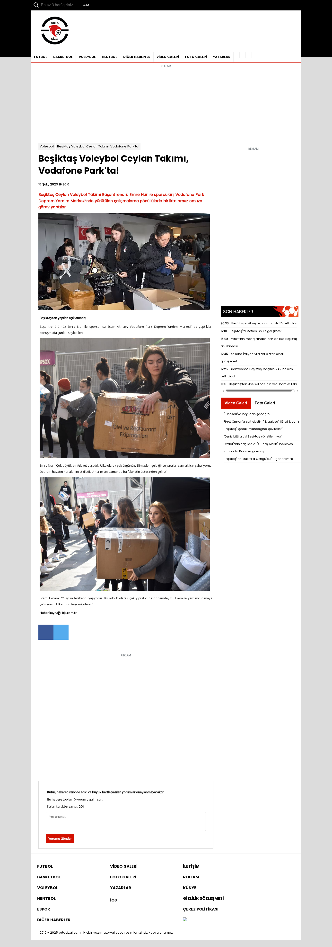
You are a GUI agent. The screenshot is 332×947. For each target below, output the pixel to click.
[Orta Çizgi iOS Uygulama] (261, 55)
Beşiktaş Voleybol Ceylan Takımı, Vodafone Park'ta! (98, 146)
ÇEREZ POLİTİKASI (200, 909)
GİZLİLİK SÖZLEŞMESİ (203, 898)
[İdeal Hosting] (185, 920)
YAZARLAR (221, 57)
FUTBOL (40, 57)
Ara (86, 5)
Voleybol (47, 146)
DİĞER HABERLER (136, 57)
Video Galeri (236, 403)
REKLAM (191, 877)
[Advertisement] (166, 104)
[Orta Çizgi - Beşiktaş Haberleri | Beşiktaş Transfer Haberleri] (52, 44)
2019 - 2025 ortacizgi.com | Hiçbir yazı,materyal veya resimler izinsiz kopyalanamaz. (107, 932)
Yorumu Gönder (60, 838)
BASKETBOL (63, 57)
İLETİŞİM (191, 866)
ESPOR (43, 909)
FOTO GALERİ (196, 57)
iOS (113, 900)
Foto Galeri (265, 403)
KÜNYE (189, 888)
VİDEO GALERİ (168, 57)
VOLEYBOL (87, 57)
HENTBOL (109, 57)
